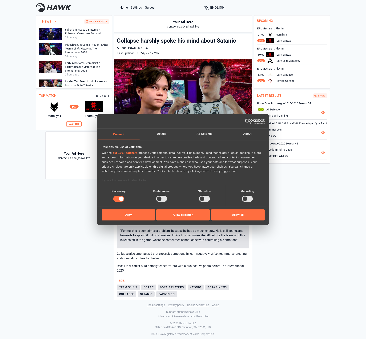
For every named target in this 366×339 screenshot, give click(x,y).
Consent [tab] (118, 134)
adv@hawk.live (199, 316)
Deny (128, 214)
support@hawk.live (188, 311)
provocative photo (199, 266)
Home (124, 7)
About (215, 305)
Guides (149, 7)
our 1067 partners (125, 152)
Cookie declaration (198, 305)
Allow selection (183, 214)
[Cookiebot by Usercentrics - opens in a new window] (248, 121)
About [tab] (247, 133)
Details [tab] (161, 133)
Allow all (238, 214)
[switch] (161, 199)
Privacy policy (176, 305)
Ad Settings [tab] (204, 133)
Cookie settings (156, 305)
